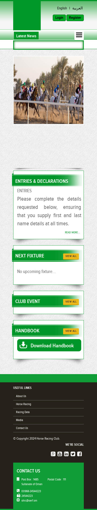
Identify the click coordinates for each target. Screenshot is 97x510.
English (62, 8)
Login (59, 17)
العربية (77, 8)
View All (71, 256)
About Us (21, 396)
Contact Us (22, 428)
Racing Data (23, 412)
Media (19, 420)
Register (75, 17)
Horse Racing (23, 404)
